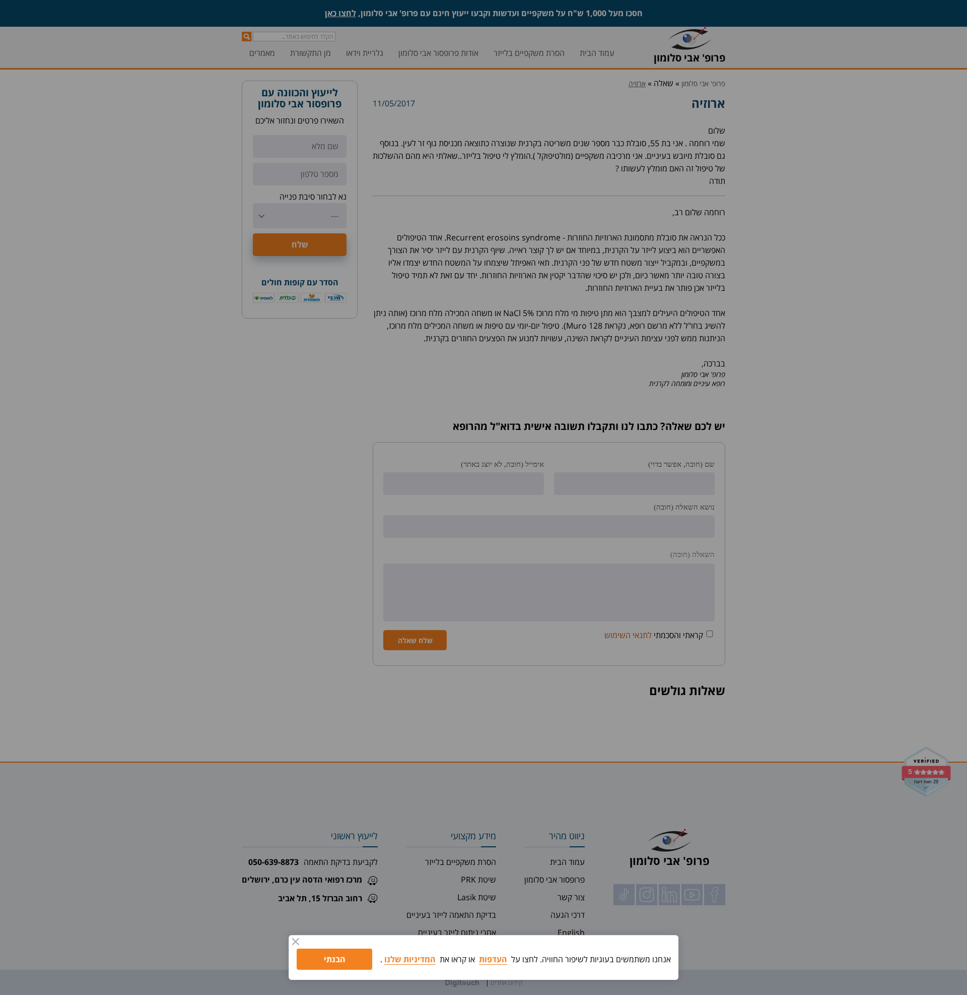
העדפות (493, 959)
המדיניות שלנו (410, 959)
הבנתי (335, 959)
